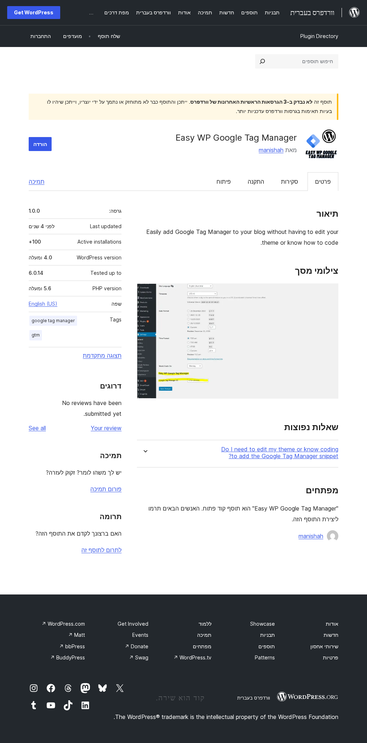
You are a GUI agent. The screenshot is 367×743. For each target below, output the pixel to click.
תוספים (266, 646)
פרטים (323, 181)
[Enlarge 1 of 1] (328, 293)
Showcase (262, 624)
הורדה (40, 144)
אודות (332, 624)
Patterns (265, 657)
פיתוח (223, 181)
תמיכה (36, 181)
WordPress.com (63, 624)
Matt (76, 635)
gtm (36, 335)
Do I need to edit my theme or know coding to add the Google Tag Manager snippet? (279, 453)
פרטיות (330, 657)
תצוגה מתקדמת (102, 355)
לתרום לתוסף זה (101, 550)
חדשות (331, 635)
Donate (136, 646)
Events (140, 635)
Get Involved (133, 624)
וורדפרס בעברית (253, 698)
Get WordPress (33, 12)
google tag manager (53, 320)
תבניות (267, 635)
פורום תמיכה (105, 489)
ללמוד (205, 624)
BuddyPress (67, 657)
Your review (106, 428)
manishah (271, 150)
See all (37, 428)
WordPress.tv (192, 657)
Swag (138, 657)
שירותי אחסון (324, 646)
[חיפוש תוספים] (262, 61)
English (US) (43, 304)
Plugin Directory (319, 36)
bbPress (72, 646)
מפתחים (202, 646)
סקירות (289, 181)
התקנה (256, 181)
